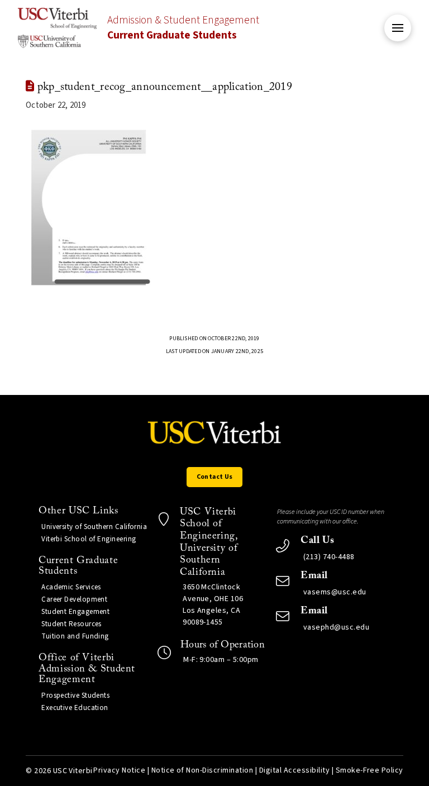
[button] (397, 28)
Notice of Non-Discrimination (202, 770)
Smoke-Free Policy (369, 770)
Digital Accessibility (294, 770)
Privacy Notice (119, 770)
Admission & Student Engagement (183, 27)
